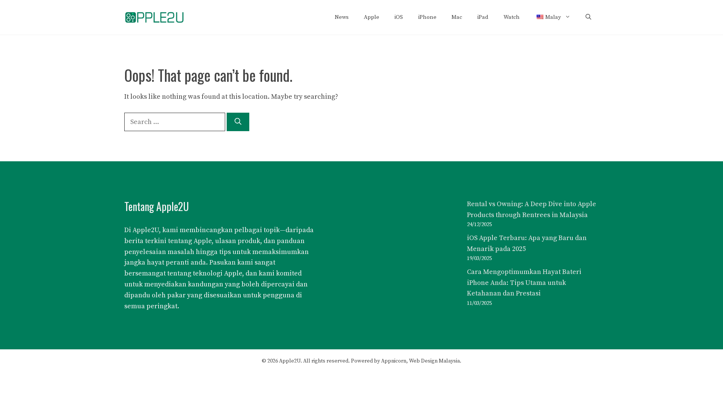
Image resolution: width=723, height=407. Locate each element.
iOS (398, 17)
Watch (511, 17)
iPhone (427, 17)
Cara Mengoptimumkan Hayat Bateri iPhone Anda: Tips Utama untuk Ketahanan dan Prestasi (524, 283)
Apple (371, 17)
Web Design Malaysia (434, 361)
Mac (456, 17)
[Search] (238, 122)
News (342, 17)
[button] (588, 17)
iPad (482, 17)
